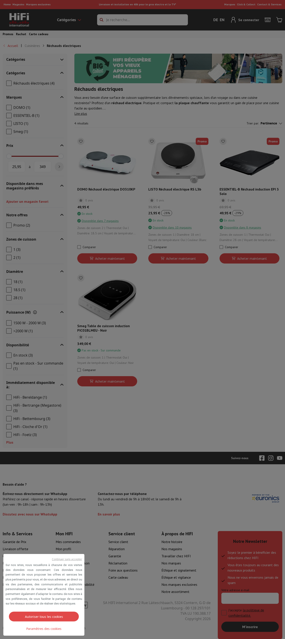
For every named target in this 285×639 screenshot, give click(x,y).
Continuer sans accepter (67, 559)
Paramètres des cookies (43, 629)
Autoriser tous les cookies (44, 617)
